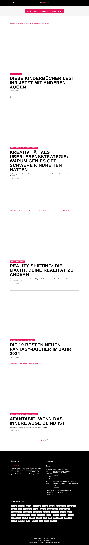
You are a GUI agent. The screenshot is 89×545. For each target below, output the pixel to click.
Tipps (28, 520)
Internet (46, 512)
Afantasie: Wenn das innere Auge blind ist (37, 421)
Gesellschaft (16, 512)
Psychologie (16, 517)
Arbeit (28, 506)
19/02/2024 (14, 283)
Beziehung (36, 506)
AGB (41, 542)
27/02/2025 (14, 178)
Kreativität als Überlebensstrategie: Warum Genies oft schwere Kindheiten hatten (39, 161)
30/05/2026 (14, 91)
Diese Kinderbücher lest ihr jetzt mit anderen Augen (42, 82)
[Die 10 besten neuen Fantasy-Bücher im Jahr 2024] (44, 312)
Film (20, 509)
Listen (20, 340)
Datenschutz (33, 542)
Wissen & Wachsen (31, 147)
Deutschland (61, 506)
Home (29, 11)
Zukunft (53, 520)
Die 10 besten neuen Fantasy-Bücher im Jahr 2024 (40, 349)
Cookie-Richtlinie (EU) (52, 542)
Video (46, 520)
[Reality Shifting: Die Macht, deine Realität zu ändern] (44, 233)
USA (41, 520)
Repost (32, 517)
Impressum (37, 538)
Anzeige (21, 506)
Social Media (57, 517)
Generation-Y (64, 509)
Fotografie (28, 509)
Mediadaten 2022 (49, 538)
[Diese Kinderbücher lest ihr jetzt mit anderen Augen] (44, 46)
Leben (69, 512)
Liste (33, 515)
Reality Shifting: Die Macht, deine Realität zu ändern (42, 270)
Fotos (36, 509)
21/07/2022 (14, 430)
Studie (14, 520)
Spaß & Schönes (16, 74)
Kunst (63, 512)
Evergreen (71, 506)
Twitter (34, 520)
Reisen (25, 517)
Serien (39, 517)
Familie (14, 509)
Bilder (45, 506)
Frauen (42, 509)
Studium (21, 520)
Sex (45, 517)
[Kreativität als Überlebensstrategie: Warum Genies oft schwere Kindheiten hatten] (44, 119)
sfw (49, 517)
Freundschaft (53, 509)
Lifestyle (13, 340)
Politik (70, 515)
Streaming (68, 517)
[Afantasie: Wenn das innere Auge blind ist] (44, 386)
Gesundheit (27, 512)
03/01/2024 (14, 357)
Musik (49, 515)
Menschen (41, 515)
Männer (56, 515)
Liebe (13, 515)
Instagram (37, 512)
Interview (55, 512)
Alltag (14, 506)
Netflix (63, 515)
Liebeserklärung (24, 515)
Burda (52, 506)
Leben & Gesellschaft (17, 147)
